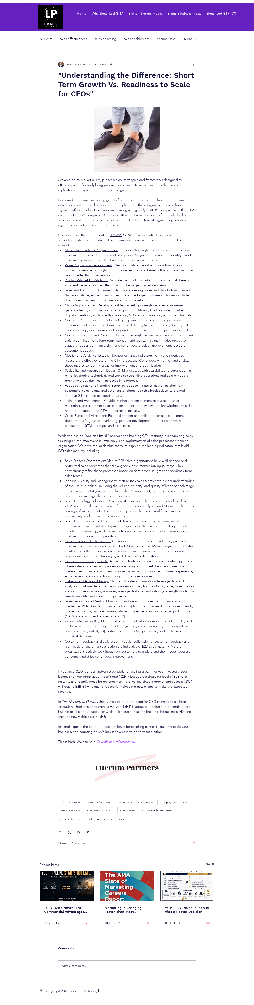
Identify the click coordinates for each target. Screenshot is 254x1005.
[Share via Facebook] (60, 832)
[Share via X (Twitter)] (69, 832)
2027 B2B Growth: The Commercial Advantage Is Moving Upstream (65, 910)
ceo (185, 802)
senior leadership (71, 809)
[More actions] (193, 64)
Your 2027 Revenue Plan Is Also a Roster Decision (187, 910)
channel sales (167, 39)
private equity (128, 809)
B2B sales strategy (94, 819)
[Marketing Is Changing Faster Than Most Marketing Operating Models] (127, 886)
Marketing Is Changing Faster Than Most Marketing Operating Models (123, 910)
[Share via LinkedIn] (78, 832)
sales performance (99, 802)
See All (210, 864)
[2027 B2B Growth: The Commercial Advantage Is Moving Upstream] (67, 886)
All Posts (46, 39)
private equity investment (157, 809)
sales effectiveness (73, 39)
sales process (146, 802)
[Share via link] (87, 832)
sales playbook (168, 802)
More (188, 39)
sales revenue (124, 802)
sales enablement (136, 39)
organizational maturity (100, 809)
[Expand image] (127, 139)
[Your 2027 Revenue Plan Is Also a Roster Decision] (187, 886)
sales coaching (105, 39)
